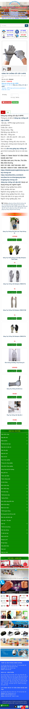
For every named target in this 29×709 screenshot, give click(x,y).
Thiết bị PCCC (4, 498)
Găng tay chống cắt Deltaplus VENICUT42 (14, 284)
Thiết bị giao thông (5, 511)
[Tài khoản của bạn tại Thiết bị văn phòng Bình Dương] (26, 707)
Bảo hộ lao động (5, 504)
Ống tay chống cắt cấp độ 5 (14, 415)
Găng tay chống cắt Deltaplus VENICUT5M (14, 310)
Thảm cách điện (5, 476)
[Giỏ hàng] (23, 708)
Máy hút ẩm (4, 456)
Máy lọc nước (4, 552)
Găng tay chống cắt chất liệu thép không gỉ (14, 232)
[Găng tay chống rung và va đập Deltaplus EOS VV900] (14, 250)
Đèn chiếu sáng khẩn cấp (7, 501)
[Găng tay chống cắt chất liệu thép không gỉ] (14, 223)
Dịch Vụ (3, 523)
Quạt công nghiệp (5, 460)
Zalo (18, 706)
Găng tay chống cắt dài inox (14, 389)
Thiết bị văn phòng (5, 527)
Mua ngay (15, 102)
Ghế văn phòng (5, 530)
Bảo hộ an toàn (5, 507)
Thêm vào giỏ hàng (12, 239)
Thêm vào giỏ (7, 102)
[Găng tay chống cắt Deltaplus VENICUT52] (14, 328)
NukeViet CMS (11, 703)
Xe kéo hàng (4, 482)
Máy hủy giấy (4, 450)
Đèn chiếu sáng (5, 488)
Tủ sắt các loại (4, 533)
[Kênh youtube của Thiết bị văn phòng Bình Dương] (24, 707)
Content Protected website (21, 703)
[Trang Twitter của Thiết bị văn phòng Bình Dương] (21, 707)
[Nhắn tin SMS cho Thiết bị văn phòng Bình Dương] (15, 707)
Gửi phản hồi (5, 705)
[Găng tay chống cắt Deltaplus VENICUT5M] (14, 302)
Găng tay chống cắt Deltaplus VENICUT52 (14, 336)
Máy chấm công (5, 434)
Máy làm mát (4, 453)
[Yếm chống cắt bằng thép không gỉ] (14, 355)
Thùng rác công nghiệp (7, 463)
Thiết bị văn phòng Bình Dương (20, 701)
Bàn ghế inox (4, 472)
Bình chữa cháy (5, 485)
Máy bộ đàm (4, 440)
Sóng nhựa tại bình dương (7, 469)
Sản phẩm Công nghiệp (7, 466)
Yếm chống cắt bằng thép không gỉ (14, 362)
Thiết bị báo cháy (5, 495)
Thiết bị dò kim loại (5, 444)
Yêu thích (19, 239)
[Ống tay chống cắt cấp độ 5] (14, 407)
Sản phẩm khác (5, 546)
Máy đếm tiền (4, 437)
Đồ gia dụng (4, 542)
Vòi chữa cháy (4, 491)
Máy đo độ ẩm (4, 536)
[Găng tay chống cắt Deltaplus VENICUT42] (14, 276)
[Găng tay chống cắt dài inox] (14, 381)
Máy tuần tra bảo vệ (6, 447)
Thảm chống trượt (5, 479)
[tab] (3, 112)
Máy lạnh (3, 549)
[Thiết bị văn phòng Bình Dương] (14, 3)
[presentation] (3, 53)
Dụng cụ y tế (4, 539)
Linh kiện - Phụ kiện (6, 520)
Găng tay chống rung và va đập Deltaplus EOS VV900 (14, 258)
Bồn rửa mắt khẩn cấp (6, 517)
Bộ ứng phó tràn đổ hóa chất (8, 514)
